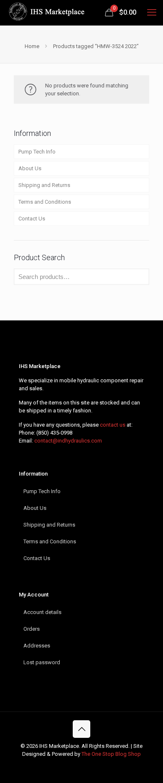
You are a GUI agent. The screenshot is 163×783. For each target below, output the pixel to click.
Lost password (41, 662)
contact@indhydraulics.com (68, 441)
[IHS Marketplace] (45, 12)
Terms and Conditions (44, 202)
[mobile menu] (152, 12)
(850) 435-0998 (54, 433)
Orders (31, 629)
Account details (42, 612)
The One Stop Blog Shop (111, 754)
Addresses (36, 645)
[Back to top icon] (81, 729)
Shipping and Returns (44, 185)
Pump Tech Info (37, 151)
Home (32, 46)
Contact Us (31, 218)
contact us (112, 425)
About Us (29, 168)
